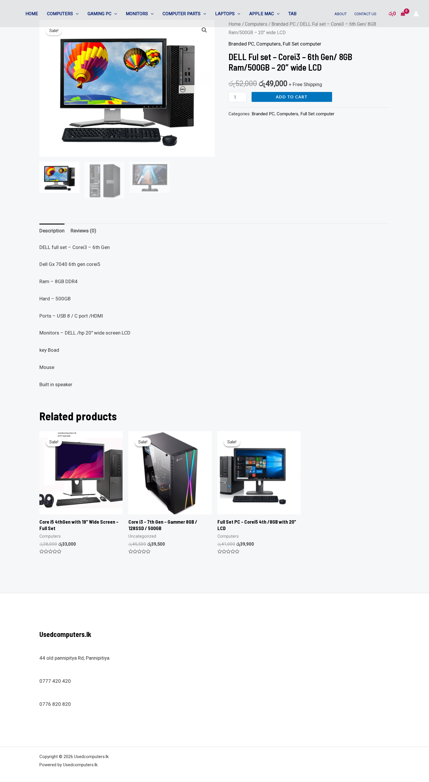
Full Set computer (302, 44)
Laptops (225, 13)
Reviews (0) (83, 231)
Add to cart (292, 96)
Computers (60, 13)
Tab (292, 13)
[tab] (51, 231)
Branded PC (241, 44)
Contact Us (365, 14)
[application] (76, 13)
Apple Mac (261, 13)
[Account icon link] (416, 13)
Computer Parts (181, 13)
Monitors (137, 13)
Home (31, 13)
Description (51, 231)
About (340, 14)
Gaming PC (99, 13)
